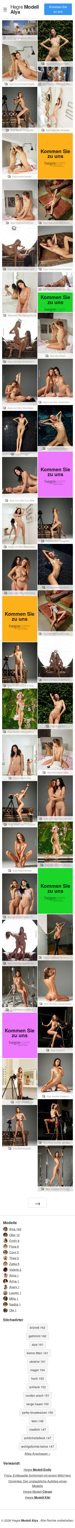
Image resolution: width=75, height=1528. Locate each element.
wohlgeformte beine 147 (37, 1446)
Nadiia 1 (15, 1304)
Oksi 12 (14, 1235)
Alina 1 (14, 1275)
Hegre (24, 9)
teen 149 (37, 1421)
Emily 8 (14, 1240)
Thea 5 (14, 1258)
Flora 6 (14, 1246)
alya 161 (37, 1344)
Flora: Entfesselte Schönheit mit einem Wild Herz (37, 1475)
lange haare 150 (37, 1404)
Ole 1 (13, 1310)
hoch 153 (37, 1378)
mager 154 (37, 1370)
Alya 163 (15, 1229)
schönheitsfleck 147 (37, 1438)
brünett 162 (37, 1327)
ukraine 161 (37, 1361)
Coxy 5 (14, 1252)
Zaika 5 (14, 1264)
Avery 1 (14, 1287)
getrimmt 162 (37, 1336)
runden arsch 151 (37, 1395)
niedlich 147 (37, 1429)
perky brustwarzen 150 (37, 1412)
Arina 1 (14, 1281)
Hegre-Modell (37, 1491)
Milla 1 (13, 1298)
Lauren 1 (15, 1293)
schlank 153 (37, 1387)
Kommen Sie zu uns (58, 9)
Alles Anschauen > (37, 1453)
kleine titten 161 (37, 1353)
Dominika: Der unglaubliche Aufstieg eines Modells (37, 1483)
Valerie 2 (15, 1269)
